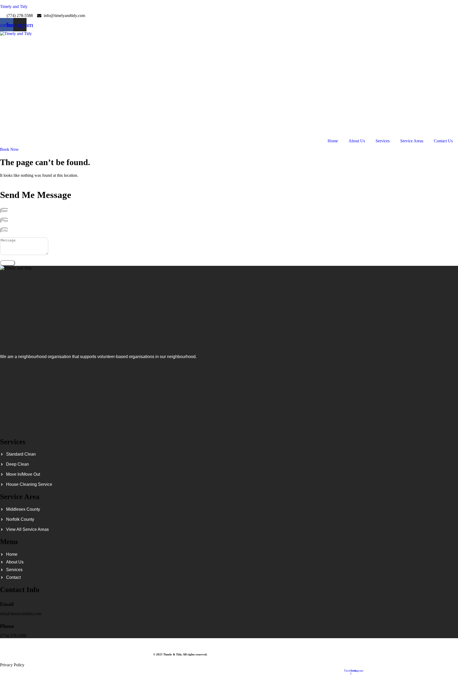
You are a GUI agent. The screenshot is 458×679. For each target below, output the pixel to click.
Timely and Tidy (14, 6)
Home (333, 141)
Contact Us (443, 141)
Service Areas (411, 141)
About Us (357, 141)
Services (383, 141)
